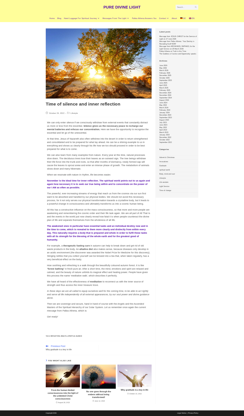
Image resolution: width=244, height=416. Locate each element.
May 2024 (163, 105)
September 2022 (165, 142)
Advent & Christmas (167, 157)
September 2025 (165, 80)
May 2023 (163, 127)
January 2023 (164, 135)
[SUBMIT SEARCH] (195, 7)
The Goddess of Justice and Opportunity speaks (177, 54)
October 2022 (164, 140)
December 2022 (165, 137)
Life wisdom (163, 182)
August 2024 (164, 100)
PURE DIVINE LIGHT (122, 7)
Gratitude (162, 166)
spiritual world (164, 170)
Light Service (164, 186)
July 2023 (163, 122)
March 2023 (163, 132)
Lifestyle (74, 113)
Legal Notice (181, 413)
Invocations (163, 162)
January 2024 (164, 113)
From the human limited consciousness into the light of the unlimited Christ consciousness (63, 394)
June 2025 (163, 83)
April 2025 (163, 85)
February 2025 (164, 90)
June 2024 (163, 103)
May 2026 (163, 68)
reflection (55, 336)
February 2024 (164, 110)
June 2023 (163, 125)
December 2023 (165, 115)
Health (63, 336)
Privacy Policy (193, 413)
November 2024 (165, 95)
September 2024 (165, 98)
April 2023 (163, 130)
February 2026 (164, 73)
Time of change (165, 190)
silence (79, 336)
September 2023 (165, 117)
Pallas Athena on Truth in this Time (172, 51)
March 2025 (163, 88)
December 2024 (165, 93)
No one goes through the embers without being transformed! (98, 394)
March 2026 (163, 70)
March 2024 (163, 108)
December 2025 (165, 75)
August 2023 (164, 120)
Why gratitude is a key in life (134, 390)
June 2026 (163, 65)
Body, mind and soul (167, 174)
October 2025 (164, 78)
